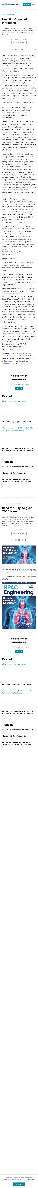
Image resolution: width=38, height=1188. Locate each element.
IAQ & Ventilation (8, 14)
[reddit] (22, 49)
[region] (19, 1181)
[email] (25, 49)
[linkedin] (16, 49)
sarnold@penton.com (10, 363)
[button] (3, 4)
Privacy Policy (31, 1179)
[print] (35, 49)
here (7, 572)
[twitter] (19, 49)
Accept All (19, 1184)
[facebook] (13, 49)
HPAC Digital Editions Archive (12, 503)
